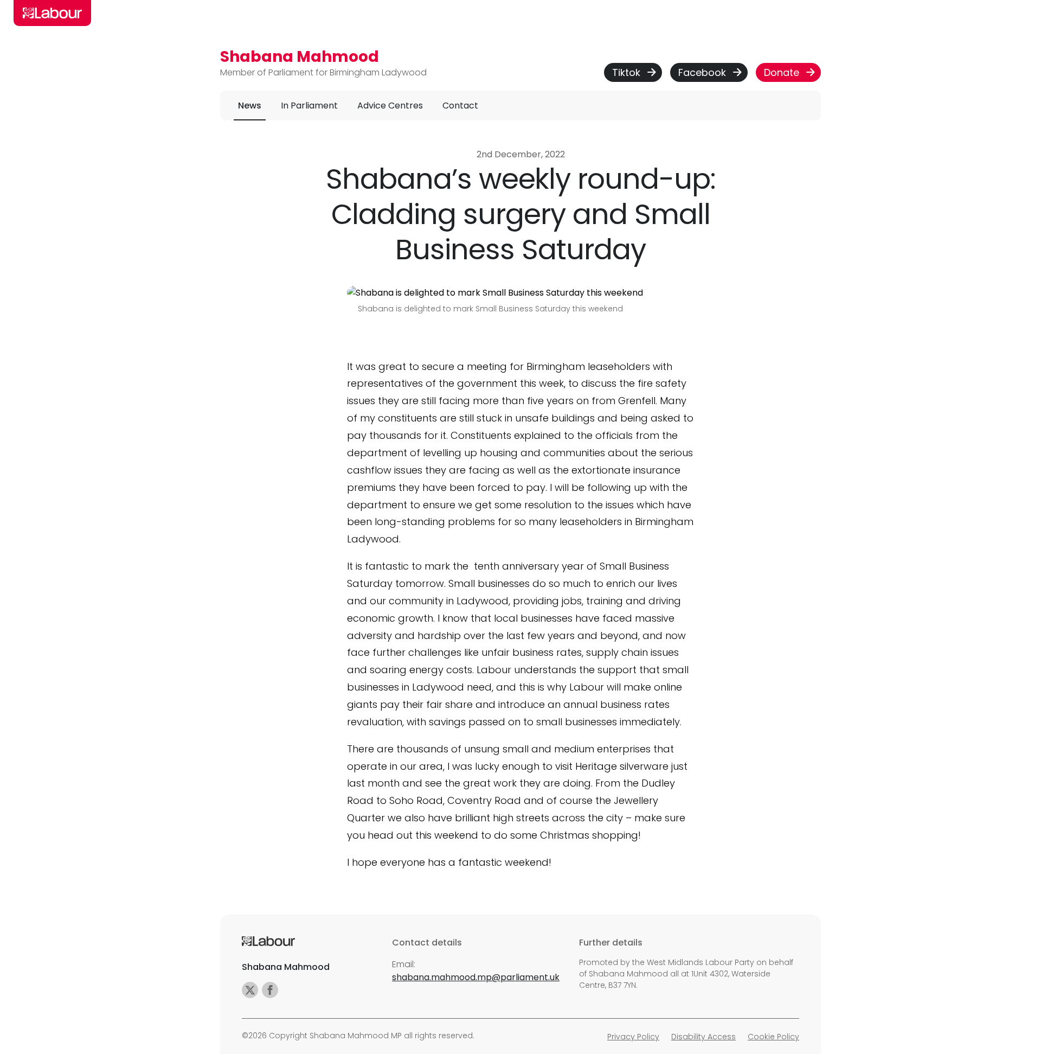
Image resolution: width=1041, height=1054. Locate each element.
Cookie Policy (773, 1036)
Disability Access (703, 1036)
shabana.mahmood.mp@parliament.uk (476, 977)
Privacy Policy (633, 1036)
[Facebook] (270, 990)
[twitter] (250, 990)
